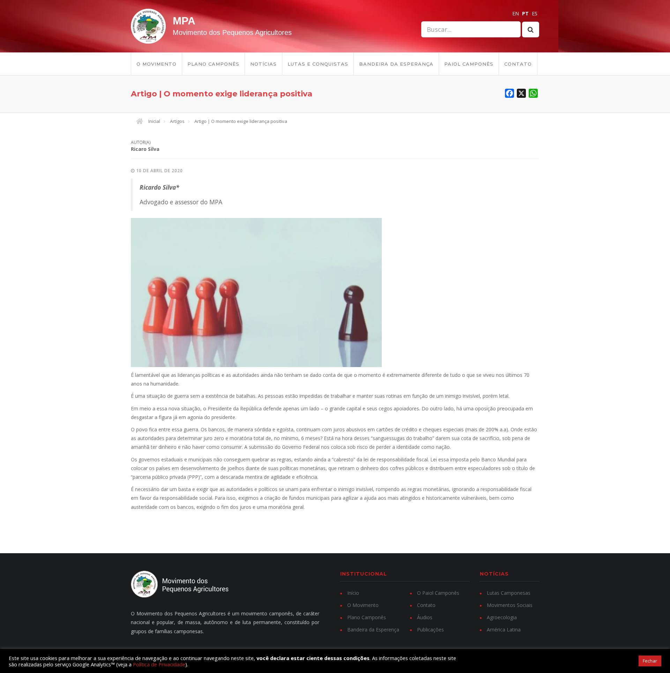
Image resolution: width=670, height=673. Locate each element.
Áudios (424, 617)
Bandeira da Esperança (396, 64)
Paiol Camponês (468, 64)
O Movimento (156, 64)
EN (515, 13)
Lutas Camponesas (508, 593)
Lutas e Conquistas (318, 64)
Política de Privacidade (159, 664)
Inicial (154, 121)
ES (534, 13)
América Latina (504, 629)
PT (525, 13)
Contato (518, 64)
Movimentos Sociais (510, 605)
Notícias (263, 64)
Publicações (430, 629)
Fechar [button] (650, 661)
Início (353, 593)
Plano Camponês (213, 64)
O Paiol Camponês (438, 593)
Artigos (177, 121)
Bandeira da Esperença (373, 629)
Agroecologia (502, 617)
